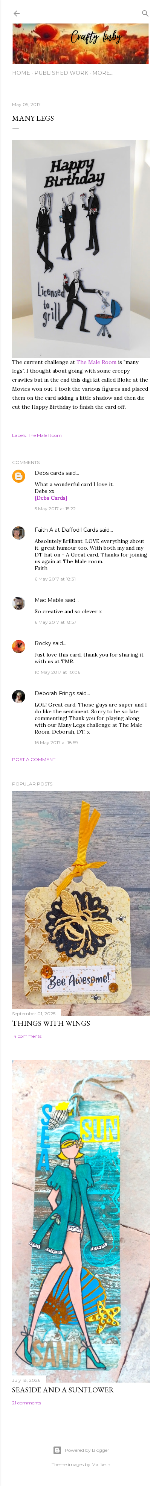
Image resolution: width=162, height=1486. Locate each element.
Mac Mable (49, 600)
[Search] (145, 12)
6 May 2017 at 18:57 (55, 622)
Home (21, 73)
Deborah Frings (55, 693)
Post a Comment (33, 759)
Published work (61, 73)
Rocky (43, 643)
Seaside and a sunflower (63, 1390)
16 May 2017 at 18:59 (56, 742)
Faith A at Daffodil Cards (66, 529)
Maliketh (101, 1464)
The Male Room (96, 362)
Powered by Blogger (87, 1450)
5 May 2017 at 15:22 (55, 508)
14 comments (26, 1036)
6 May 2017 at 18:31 (55, 579)
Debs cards (49, 473)
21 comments (26, 1403)
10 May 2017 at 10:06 (57, 672)
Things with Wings (51, 1023)
